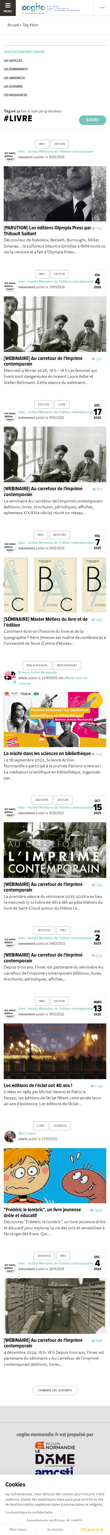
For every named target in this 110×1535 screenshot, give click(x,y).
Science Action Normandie (37, 672)
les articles (13, 61)
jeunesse (60, 1126)
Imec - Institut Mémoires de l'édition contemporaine (55, 151)
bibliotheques (37, 665)
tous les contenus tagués (24, 52)
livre (62, 405)
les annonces (14, 78)
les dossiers (13, 86)
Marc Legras (27, 1133)
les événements (16, 69)
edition (59, 144)
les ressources (15, 95)
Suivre (92, 120)
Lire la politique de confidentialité (29, 1512)
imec (42, 144)
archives (59, 535)
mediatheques (67, 665)
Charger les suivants (55, 1390)
